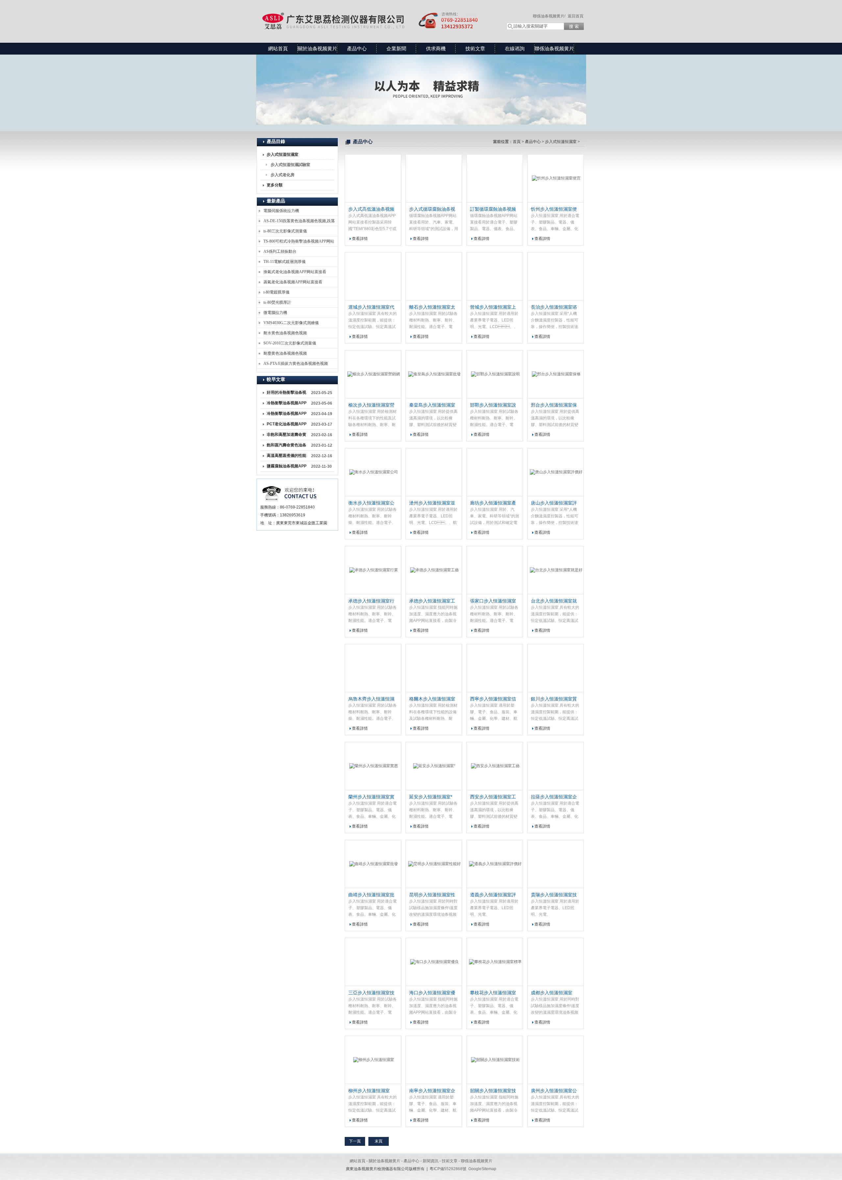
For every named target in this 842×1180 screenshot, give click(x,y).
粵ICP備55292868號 (448, 1169)
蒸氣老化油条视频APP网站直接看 (292, 282)
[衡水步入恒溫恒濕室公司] (373, 472)
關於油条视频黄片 (317, 48)
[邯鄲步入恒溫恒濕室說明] (495, 374)
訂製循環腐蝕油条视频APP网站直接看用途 (493, 209)
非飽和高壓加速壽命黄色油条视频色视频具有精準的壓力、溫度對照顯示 (286, 435)
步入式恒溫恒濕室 (282, 154)
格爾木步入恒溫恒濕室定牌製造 (432, 699)
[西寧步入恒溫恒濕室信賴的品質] (495, 668)
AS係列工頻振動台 (279, 251)
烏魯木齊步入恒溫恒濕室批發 (371, 699)
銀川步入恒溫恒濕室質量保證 (554, 699)
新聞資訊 (430, 1161)
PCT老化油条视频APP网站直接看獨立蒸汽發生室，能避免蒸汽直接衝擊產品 (287, 425)
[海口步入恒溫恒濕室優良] (434, 962)
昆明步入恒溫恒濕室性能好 (432, 895)
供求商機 (436, 48)
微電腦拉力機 (275, 312)
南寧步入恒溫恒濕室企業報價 (432, 1091)
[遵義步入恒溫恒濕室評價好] (495, 864)
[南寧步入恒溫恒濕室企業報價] (434, 1060)
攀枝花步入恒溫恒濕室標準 (493, 993)
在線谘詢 (515, 48)
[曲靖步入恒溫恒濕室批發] (373, 864)
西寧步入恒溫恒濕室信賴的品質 (493, 699)
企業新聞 (396, 48)
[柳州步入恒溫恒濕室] (373, 1060)
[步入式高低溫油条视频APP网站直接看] (373, 178)
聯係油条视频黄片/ (549, 16)
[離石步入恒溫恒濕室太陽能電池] (434, 276)
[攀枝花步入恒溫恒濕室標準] (495, 962)
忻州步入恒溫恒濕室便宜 (554, 209)
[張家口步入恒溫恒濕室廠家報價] (495, 570)
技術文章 (475, 48)
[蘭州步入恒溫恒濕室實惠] (373, 766)
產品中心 (357, 48)
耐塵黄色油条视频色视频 (285, 353)
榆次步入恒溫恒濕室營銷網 (371, 405)
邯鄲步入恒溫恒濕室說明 (493, 405)
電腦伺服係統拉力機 (281, 210)
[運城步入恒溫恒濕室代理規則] (373, 276)
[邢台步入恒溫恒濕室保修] (555, 374)
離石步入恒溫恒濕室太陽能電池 (432, 307)
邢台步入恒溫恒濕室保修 (554, 405)
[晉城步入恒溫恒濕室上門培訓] (495, 276)
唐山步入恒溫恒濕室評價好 (554, 503)
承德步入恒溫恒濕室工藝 (432, 601)
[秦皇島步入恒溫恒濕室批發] (434, 374)
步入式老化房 (282, 175)
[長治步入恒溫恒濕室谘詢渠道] (555, 276)
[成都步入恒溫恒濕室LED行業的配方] (555, 962)
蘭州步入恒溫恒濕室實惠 (371, 797)
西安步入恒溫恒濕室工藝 (493, 797)
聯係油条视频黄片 (554, 48)
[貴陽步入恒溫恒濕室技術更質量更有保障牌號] (555, 864)
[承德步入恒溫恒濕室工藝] (434, 570)
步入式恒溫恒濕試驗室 (290, 164)
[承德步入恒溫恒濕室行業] (373, 570)
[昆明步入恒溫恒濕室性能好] (434, 864)
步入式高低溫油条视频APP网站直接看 (371, 209)
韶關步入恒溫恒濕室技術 (493, 1091)
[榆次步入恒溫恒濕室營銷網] (373, 374)
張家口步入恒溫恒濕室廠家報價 (493, 601)
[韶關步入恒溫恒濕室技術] (495, 1060)
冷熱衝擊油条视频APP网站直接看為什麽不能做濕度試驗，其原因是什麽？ (287, 414)
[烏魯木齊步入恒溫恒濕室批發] (373, 668)
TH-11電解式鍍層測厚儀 (284, 261)
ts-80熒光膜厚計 (277, 302)
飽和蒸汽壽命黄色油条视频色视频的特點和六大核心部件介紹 (286, 446)
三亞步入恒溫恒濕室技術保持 (371, 993)
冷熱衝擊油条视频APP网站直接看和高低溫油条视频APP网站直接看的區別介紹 (287, 404)
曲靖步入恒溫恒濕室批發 (371, 895)
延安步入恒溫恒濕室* (430, 796)
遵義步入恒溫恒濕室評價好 (493, 895)
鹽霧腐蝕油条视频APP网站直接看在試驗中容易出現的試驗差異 (287, 467)
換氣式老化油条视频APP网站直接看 (294, 272)
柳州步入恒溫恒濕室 (369, 1090)
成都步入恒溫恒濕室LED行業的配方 (551, 993)
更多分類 (275, 185)
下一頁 (355, 1141)
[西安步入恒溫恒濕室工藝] (495, 766)
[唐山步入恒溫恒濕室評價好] (555, 472)
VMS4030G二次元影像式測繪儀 (291, 322)
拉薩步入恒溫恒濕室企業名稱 (554, 797)
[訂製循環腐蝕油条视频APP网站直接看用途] (495, 178)
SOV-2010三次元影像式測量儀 (289, 343)
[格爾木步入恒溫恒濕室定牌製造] (434, 668)
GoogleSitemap (482, 1169)
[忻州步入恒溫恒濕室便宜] (555, 178)
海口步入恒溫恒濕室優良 (432, 993)
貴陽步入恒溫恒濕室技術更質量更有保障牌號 (554, 895)
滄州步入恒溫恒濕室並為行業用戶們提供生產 (432, 503)
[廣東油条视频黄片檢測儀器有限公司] (375, 15)
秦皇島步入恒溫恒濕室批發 (432, 405)
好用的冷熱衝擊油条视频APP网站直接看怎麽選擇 (287, 393)
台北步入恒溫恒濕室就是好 (554, 601)
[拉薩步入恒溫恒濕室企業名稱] (555, 766)
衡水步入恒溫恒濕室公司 (371, 503)
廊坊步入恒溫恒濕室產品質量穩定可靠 (493, 503)
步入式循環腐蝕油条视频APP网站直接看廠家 (432, 209)
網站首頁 (278, 48)
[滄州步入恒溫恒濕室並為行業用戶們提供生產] (434, 472)
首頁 (517, 141)
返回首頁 (575, 16)
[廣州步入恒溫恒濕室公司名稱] (555, 1060)
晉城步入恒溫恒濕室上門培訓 (493, 307)
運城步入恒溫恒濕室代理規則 (371, 307)
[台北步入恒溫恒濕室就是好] (555, 570)
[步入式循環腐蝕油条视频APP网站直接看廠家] (434, 178)
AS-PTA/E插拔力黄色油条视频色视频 (295, 363)
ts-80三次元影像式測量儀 (285, 231)
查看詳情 (360, 238)
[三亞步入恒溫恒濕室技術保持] (373, 962)
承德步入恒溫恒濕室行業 (371, 601)
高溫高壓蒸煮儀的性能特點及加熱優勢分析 (286, 456)
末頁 (379, 1141)
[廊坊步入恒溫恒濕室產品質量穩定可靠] (495, 472)
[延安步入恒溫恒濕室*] (434, 766)
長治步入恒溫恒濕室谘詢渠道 (554, 307)
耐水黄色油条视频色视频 (285, 333)
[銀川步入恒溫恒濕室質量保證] (555, 668)
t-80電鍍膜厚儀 (276, 292)
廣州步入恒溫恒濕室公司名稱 (554, 1091)
